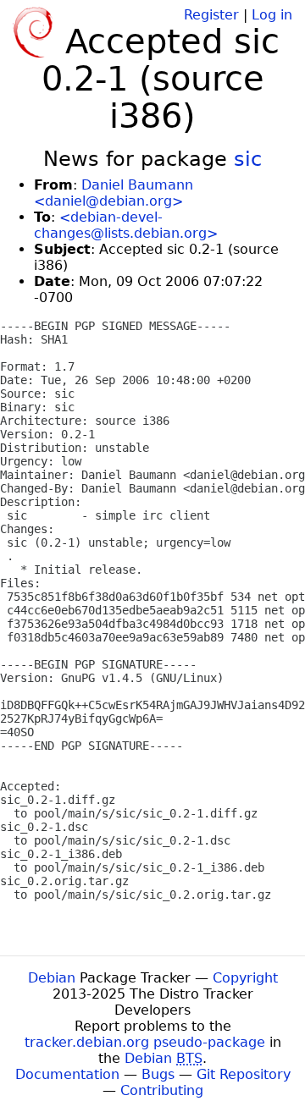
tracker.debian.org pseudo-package (145, 1042)
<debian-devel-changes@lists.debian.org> (126, 225)
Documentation (67, 1074)
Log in (272, 15)
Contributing (161, 1090)
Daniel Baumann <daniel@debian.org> (113, 193)
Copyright (245, 978)
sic (248, 159)
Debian (51, 978)
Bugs (158, 1074)
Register (211, 15)
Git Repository (244, 1074)
